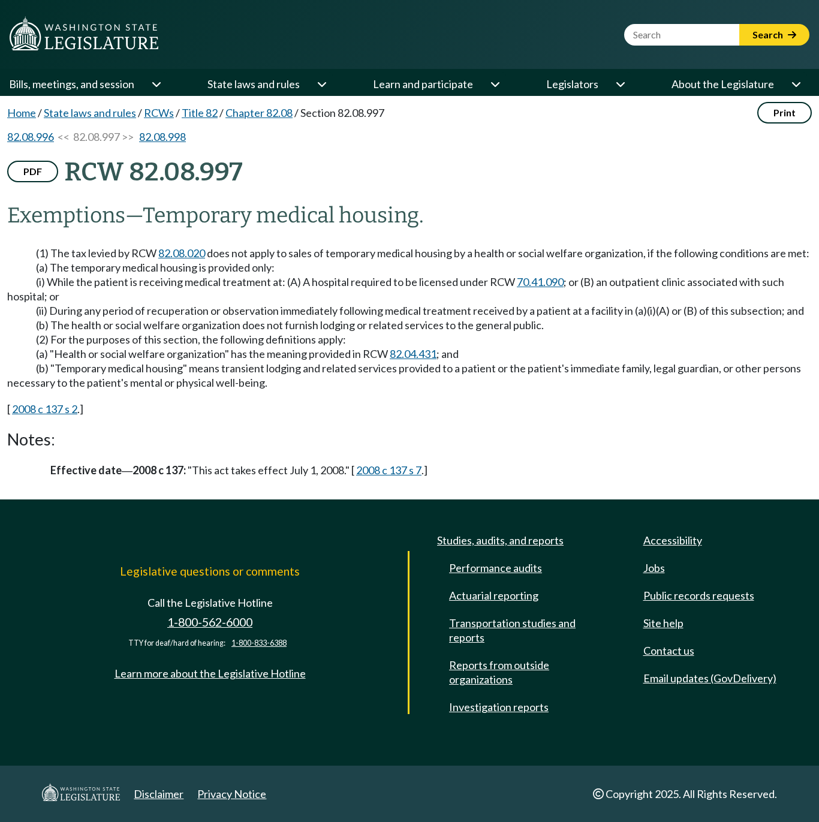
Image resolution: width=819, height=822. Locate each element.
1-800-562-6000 (209, 622)
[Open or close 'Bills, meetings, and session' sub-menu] (155, 84)
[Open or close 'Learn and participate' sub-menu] (494, 84)
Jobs (654, 567)
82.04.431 (413, 353)
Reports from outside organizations (499, 672)
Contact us (668, 650)
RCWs (159, 112)
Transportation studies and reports (512, 630)
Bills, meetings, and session (71, 84)
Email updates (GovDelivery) (709, 678)
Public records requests (698, 595)
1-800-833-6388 (259, 643)
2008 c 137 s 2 (44, 408)
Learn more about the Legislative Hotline (210, 673)
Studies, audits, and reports (500, 540)
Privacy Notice (231, 793)
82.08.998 (162, 136)
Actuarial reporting (493, 595)
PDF (32, 171)
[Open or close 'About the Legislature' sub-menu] (795, 84)
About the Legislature (723, 84)
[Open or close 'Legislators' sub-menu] (620, 84)
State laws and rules (253, 84)
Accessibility (672, 540)
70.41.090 (540, 281)
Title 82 (200, 112)
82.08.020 (181, 253)
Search (768, 34)
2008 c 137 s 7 (388, 470)
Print (784, 112)
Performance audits (495, 567)
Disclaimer (158, 793)
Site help (663, 623)
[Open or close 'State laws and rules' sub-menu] (321, 84)
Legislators (572, 84)
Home (21, 112)
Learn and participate (423, 84)
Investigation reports (499, 706)
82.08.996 (30, 136)
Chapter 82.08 (259, 112)
